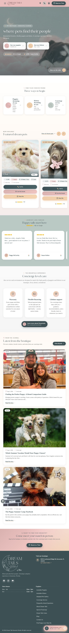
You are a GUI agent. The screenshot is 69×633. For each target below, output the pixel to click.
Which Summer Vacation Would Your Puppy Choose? (25, 453)
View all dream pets (47, 133)
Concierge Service (41, 600)
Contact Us (39, 619)
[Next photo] (36, 158)
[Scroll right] (64, 134)
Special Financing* (41, 610)
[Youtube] (13, 581)
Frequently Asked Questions (44, 603)
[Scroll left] (59, 134)
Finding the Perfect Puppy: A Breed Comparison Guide (25, 394)
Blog (37, 616)
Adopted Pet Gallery (42, 596)
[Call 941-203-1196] (44, 3)
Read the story (9, 403)
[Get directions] (40, 3)
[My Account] (49, 3)
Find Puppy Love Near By (43, 623)
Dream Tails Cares (41, 613)
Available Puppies (41, 590)
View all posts (58, 343)
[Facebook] (4, 581)
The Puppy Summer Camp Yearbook (19, 512)
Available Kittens (41, 593)
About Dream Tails (41, 606)
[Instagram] (8, 581)
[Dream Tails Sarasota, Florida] (14, 3)
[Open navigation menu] (5, 3)
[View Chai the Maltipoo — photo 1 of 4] (20, 158)
